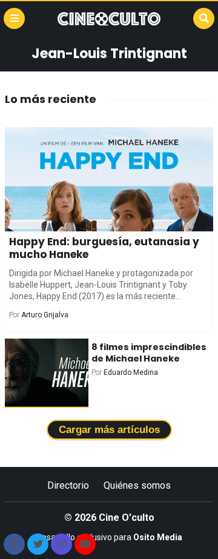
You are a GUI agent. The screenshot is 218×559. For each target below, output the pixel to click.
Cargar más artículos (109, 429)
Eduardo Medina (131, 372)
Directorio (68, 485)
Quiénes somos (137, 485)
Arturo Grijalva (44, 315)
